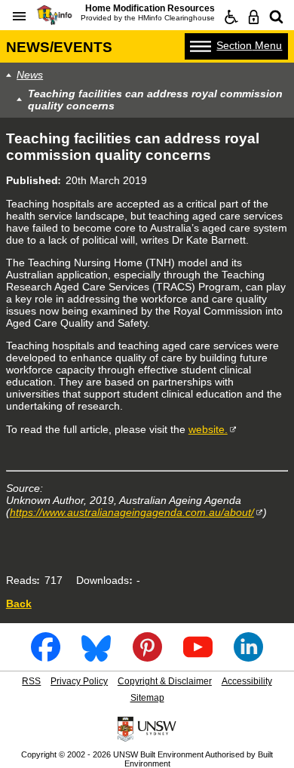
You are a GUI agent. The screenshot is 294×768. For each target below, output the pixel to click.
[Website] (276, 17)
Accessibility (247, 681)
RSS (31, 681)
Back (19, 604)
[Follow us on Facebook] (45, 657)
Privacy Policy (79, 681)
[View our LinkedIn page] (248, 657)
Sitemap (147, 697)
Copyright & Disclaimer (165, 681)
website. (208, 429)
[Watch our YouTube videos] (198, 657)
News (30, 75)
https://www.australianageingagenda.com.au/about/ (132, 512)
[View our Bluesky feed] (96, 657)
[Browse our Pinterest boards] (147, 657)
